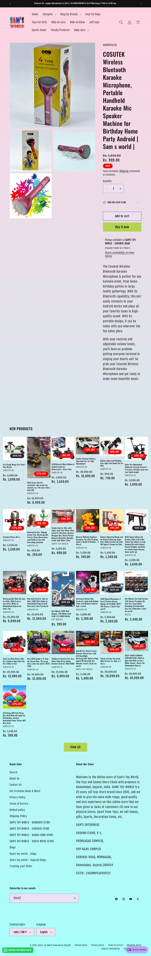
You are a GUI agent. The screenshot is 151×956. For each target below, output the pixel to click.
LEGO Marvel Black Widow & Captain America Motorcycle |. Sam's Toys (63, 467)
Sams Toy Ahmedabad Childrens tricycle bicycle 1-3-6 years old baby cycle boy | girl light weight (136, 468)
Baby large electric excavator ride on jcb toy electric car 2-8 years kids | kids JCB (38, 486)
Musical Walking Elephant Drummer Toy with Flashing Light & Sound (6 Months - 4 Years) (87, 541)
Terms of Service (19, 803)
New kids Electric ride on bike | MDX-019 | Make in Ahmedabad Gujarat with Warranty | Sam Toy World (37, 602)
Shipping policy (134, 945)
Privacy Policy (18, 797)
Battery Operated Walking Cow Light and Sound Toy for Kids (111, 463)
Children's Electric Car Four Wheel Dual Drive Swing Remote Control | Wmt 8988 (63, 661)
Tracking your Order (21, 866)
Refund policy (17, 810)
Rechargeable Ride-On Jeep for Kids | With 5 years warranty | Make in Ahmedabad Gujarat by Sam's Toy (14, 603)
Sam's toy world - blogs (23, 854)
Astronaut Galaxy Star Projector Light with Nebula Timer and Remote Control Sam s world (87, 602)
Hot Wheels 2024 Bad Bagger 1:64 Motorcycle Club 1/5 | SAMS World (61, 613)
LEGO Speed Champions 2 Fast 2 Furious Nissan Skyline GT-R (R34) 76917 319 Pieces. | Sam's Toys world (110, 604)
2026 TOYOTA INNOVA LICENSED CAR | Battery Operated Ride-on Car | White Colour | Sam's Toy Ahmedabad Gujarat (135, 660)
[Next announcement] (141, 3)
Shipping (124, 171)
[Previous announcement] (10, 3)
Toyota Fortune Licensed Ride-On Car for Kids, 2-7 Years (110, 661)
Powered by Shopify (62, 945)
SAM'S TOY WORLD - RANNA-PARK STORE (31, 835)
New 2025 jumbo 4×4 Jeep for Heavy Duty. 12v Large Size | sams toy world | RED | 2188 (38, 662)
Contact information (110, 948)
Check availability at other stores (120, 254)
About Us (14, 778)
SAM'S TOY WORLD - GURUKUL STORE (29, 828)
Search (13, 772)
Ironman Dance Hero (11, 537)
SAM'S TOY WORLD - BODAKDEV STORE (30, 822)
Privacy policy (97, 945)
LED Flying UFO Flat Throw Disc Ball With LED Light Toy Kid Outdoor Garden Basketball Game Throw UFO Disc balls (14, 718)
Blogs (13, 847)
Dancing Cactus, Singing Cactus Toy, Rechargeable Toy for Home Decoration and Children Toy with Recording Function (37, 537)
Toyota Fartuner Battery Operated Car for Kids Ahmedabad (86, 461)
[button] (49, 14)
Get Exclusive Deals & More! (25, 791)
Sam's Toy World (45, 945)
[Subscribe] (74, 898)
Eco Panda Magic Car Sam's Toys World (14, 465)
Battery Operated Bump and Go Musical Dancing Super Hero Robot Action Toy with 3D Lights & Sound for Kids (111, 541)
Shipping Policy (18, 816)
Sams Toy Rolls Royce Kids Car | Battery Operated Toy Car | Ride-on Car (14, 661)
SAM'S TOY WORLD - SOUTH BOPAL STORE (32, 841)
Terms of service (115, 945)
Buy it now (122, 227)
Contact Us (16, 784)
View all (75, 747)
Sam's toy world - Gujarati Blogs (28, 860)
